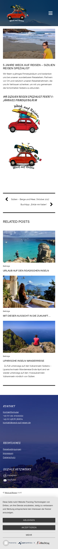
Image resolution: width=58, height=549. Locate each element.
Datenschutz (9, 457)
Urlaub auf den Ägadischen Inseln (26, 270)
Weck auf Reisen (11, 493)
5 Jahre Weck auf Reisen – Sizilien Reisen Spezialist (29, 66)
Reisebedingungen (12, 449)
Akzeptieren (29, 527)
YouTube (11, 480)
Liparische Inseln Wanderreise (23, 360)
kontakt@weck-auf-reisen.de (17, 422)
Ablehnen (29, 520)
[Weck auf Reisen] (16, 21)
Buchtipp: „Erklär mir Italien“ (34, 204)
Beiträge (6, 266)
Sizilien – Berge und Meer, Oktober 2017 (30, 199)
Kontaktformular (11, 412)
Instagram (12, 475)
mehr (29, 535)
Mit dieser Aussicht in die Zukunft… (27, 315)
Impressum (8, 453)
